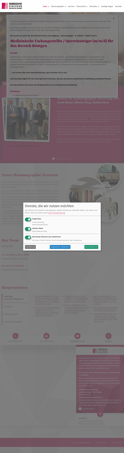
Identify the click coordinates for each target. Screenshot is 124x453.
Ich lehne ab (30, 247)
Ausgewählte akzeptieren (60, 247)
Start (45, 6)
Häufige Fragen (107, 6)
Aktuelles (93, 6)
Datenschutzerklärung (56, 213)
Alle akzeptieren (91, 247)
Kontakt (118, 6)
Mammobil (81, 6)
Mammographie (57, 6)
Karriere (71, 6)
